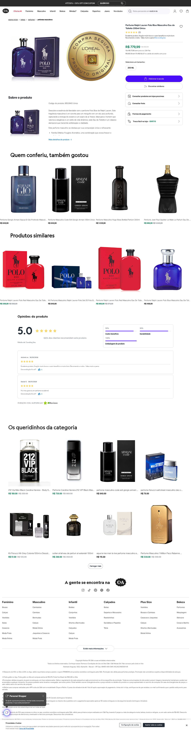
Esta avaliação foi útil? (28, 370)
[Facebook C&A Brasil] (108, 590)
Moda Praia (6, 633)
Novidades (118, 11)
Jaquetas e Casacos (41, 633)
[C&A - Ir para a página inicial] (5, 11)
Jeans (107, 11)
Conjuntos (73, 612)
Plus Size (146, 602)
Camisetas (37, 607)
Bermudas (37, 617)
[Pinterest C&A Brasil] (95, 590)
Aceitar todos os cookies (153, 725)
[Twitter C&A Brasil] (101, 590)
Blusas (5, 607)
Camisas (36, 612)
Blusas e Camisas (148, 612)
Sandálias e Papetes (112, 623)
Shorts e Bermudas (76, 623)
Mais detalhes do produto (60, 139)
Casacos (5, 628)
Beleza (62, 11)
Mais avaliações (160, 38)
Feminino (29, 11)
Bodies (71, 607)
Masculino (41, 11)
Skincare (180, 617)
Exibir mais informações (93, 648)
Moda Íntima (7, 638)
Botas (106, 607)
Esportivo (96, 11)
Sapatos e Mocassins (112, 612)
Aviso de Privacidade (26, 729)
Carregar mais (95, 566)
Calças (5, 612)
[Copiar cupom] (122, 3)
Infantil (52, 11)
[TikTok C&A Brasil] (89, 590)
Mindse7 (72, 11)
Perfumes (181, 607)
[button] (148, 11)
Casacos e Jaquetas (149, 617)
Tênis (106, 628)
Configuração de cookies (130, 725)
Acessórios (181, 628)
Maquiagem (181, 612)
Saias (4, 623)
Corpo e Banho (183, 623)
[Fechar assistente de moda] (43, 696)
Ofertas (17, 11)
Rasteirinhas (109, 617)
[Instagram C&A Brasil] (83, 590)
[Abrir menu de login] (174, 11)
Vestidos (5, 617)
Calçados (84, 11)
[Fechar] (186, 725)
